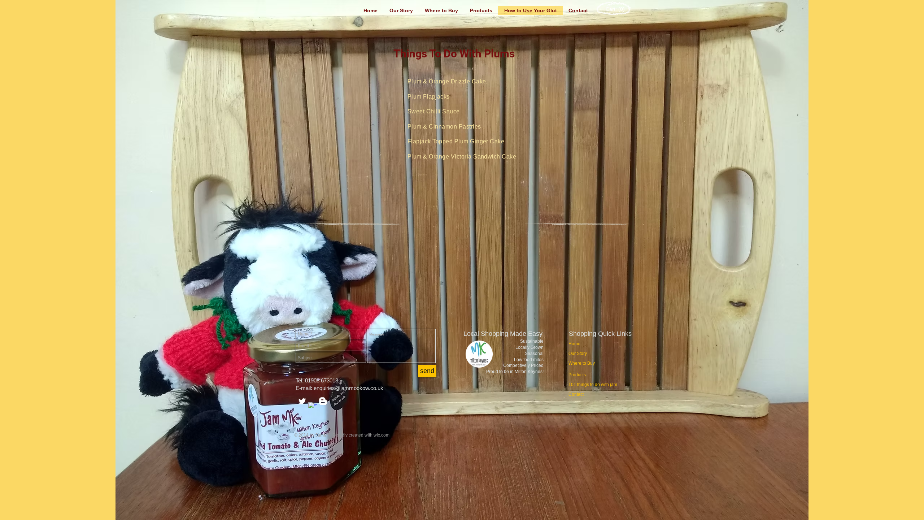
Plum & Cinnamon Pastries (444, 127)
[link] (615, 9)
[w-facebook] (312, 406)
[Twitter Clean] (302, 401)
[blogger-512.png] (323, 401)
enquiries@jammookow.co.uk (348, 388)
